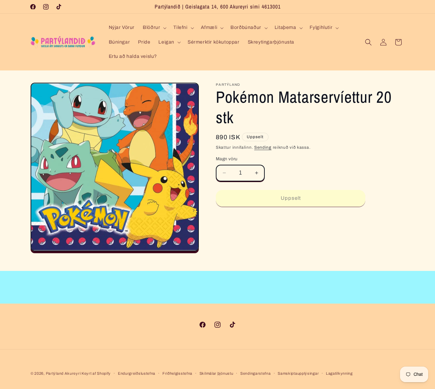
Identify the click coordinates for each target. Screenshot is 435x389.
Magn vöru (227, 159)
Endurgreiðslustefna (136, 373)
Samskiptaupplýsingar (298, 373)
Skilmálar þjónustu (216, 373)
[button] (154, 27)
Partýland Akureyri (64, 373)
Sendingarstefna (255, 373)
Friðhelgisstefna (177, 373)
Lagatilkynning (339, 373)
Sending (263, 147)
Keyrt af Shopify (96, 373)
